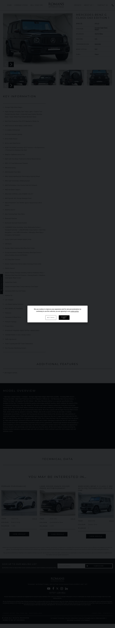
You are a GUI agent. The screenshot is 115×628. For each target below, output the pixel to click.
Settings (51, 317)
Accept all (64, 317)
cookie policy (74, 311)
